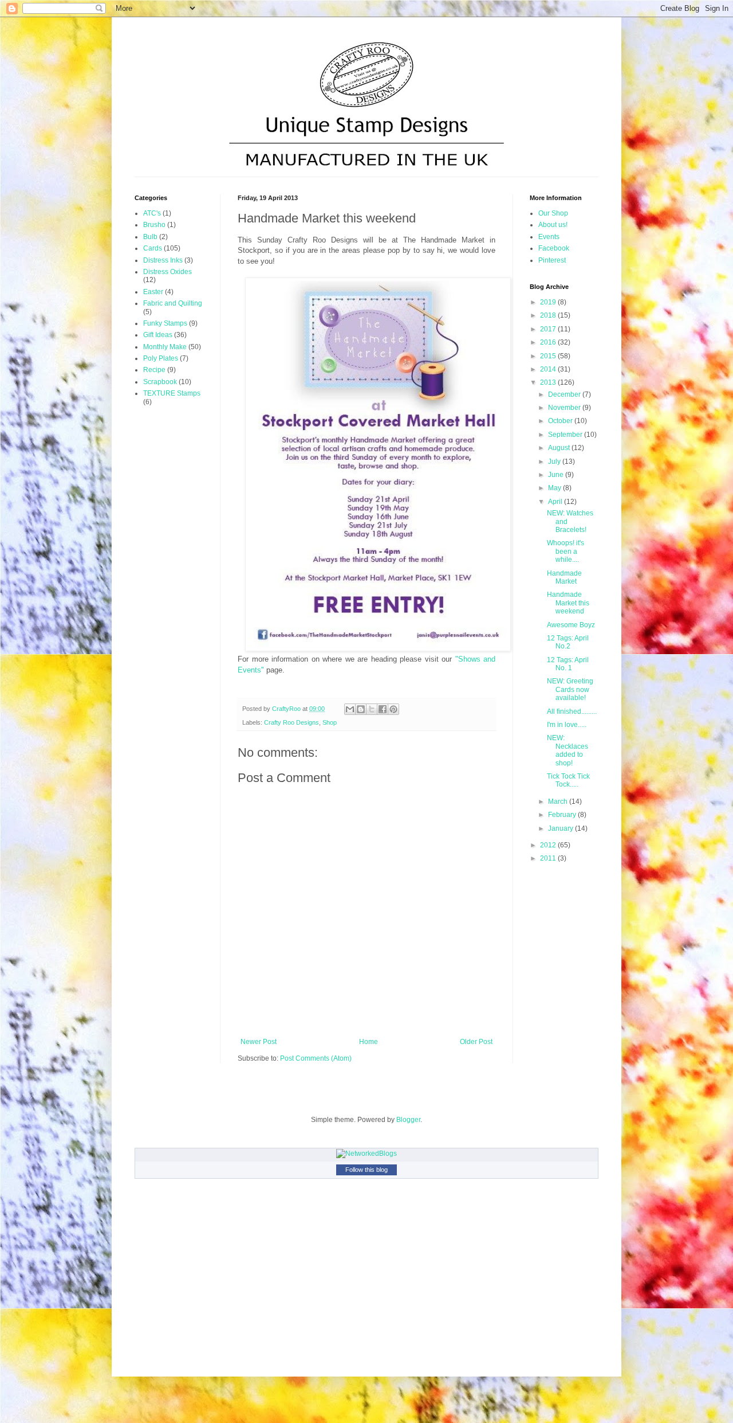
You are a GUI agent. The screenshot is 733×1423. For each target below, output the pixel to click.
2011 (549, 858)
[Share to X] (371, 709)
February (563, 815)
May (555, 488)
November (565, 408)
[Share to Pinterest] (393, 709)
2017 (549, 329)
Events (548, 237)
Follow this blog (366, 1169)
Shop (329, 722)
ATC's (152, 213)
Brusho (154, 225)
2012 (549, 845)
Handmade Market (564, 577)
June (556, 475)
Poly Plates (160, 358)
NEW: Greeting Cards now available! (570, 689)
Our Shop (553, 213)
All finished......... (572, 711)
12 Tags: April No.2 (568, 642)
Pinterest (552, 260)
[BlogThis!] (360, 709)
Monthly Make (165, 347)
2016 (549, 342)
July (555, 462)
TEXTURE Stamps (171, 393)
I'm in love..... (566, 725)
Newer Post (259, 1042)
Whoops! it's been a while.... (565, 551)
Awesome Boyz (571, 625)
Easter (153, 292)
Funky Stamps (165, 323)
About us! (553, 225)
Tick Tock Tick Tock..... (568, 780)
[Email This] (350, 709)
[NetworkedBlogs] (366, 1154)
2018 (549, 315)
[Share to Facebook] (382, 709)
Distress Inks (163, 260)
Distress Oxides (167, 272)
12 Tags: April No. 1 (568, 664)
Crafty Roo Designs (291, 722)
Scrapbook (160, 382)
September (566, 435)
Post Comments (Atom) (316, 1058)
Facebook (553, 248)
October (561, 421)
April (556, 502)
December (565, 394)
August (560, 448)
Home (368, 1042)
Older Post (476, 1042)
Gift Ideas (157, 335)
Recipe (154, 370)
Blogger (408, 1120)
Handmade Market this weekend (568, 603)
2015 (549, 356)
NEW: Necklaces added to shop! (567, 750)
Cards (152, 248)
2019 (549, 302)
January (561, 828)
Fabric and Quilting (172, 303)
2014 (549, 369)
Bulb (150, 237)
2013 (549, 382)
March (558, 801)
